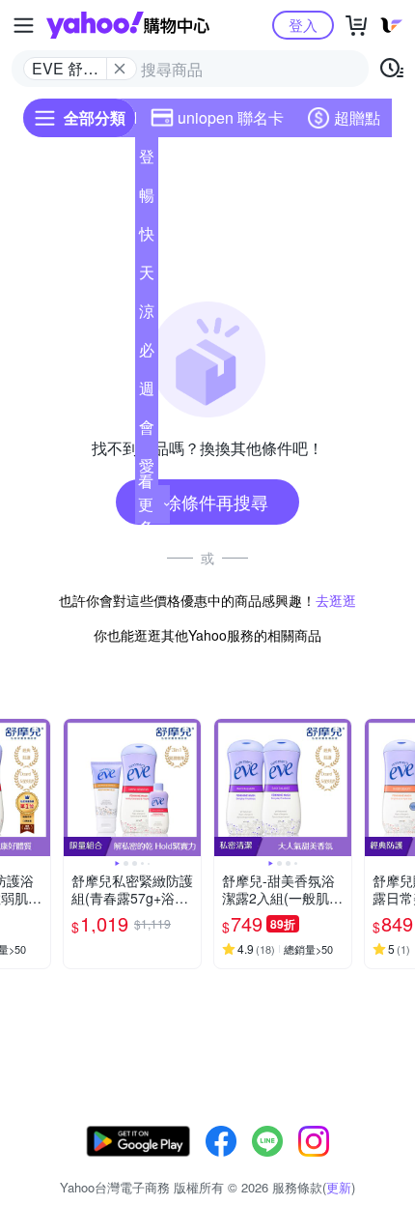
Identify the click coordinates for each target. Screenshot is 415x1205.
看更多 (145, 504)
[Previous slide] (76, 787)
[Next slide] (37, 787)
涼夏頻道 (146, 315)
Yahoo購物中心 (127, 25)
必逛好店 (146, 353)
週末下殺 (146, 392)
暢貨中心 (146, 199)
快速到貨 (146, 237)
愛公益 (146, 469)
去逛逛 (336, 600)
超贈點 (357, 117)
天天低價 (146, 276)
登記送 (146, 160)
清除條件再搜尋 (207, 501)
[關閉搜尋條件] (119, 68)
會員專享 (146, 431)
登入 (303, 24)
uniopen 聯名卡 (231, 117)
